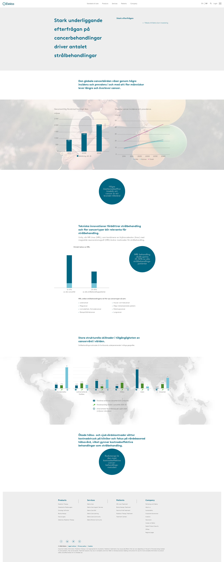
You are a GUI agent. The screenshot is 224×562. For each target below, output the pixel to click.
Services (114, 4)
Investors (148, 516)
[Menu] (220, 3)
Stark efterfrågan (125, 18)
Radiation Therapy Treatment (124, 513)
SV (206, 3)
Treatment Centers (121, 516)
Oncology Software (63, 510)
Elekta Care (90, 504)
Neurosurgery (62, 516)
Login (215, 3)
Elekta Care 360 (91, 510)
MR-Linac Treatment (122, 504)
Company (133, 4)
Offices (147, 529)
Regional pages (150, 532)
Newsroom (149, 520)
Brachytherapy (62, 513)
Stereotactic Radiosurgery (65, 507)
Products (105, 4)
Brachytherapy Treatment (123, 507)
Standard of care (92, 4)
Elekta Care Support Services (95, 507)
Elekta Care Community (94, 516)
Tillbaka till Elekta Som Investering (156, 23)
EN (202, 3)
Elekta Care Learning (93, 513)
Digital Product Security (152, 526)
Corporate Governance (152, 513)
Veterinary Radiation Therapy (66, 520)
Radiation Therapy (63, 504)
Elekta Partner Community (94, 520)
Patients (124, 4)
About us (148, 507)
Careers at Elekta (150, 523)
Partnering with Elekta (152, 504)
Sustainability (149, 510)
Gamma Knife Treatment (123, 510)
